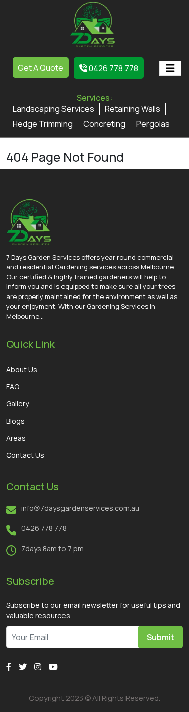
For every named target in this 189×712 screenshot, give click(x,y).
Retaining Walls (132, 108)
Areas (16, 438)
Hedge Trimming (43, 123)
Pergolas (153, 123)
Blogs (15, 421)
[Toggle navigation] (170, 68)
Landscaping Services (53, 108)
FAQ (12, 386)
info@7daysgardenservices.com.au (80, 508)
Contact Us (25, 455)
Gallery (17, 403)
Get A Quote (41, 67)
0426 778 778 (112, 68)
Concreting (104, 123)
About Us (21, 369)
